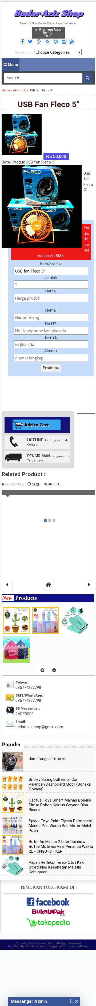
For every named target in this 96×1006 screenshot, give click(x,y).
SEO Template (35, 946)
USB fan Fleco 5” (48, 104)
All (50, 484)
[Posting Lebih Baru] (7, 584)
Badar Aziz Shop (48, 13)
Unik (56, 484)
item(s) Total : (48, 33)
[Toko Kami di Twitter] (31, 42)
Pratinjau (51, 367)
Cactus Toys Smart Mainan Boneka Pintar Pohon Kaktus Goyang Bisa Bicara (60, 805)
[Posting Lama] (89, 584)
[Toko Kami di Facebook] (23, 42)
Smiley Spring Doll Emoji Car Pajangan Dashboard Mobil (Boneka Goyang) (60, 784)
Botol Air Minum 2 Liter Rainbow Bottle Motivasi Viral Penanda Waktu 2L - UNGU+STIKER (61, 846)
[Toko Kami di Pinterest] (56, 42)
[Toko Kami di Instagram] (64, 42)
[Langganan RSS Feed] (48, 42)
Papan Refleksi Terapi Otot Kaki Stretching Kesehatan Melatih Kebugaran (56, 867)
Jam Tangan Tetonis (47, 758)
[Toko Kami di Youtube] (73, 42)
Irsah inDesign (79, 946)
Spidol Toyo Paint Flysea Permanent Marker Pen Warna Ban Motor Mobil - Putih (61, 826)
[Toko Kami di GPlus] (40, 42)
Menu (12, 64)
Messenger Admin (29, 1001)
